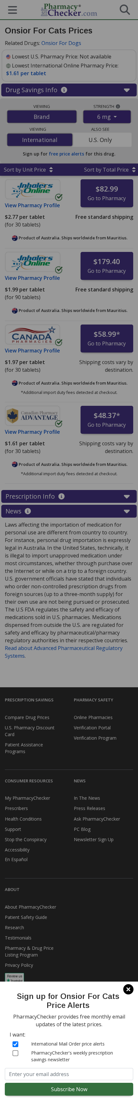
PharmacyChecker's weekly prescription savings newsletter (72, 1056)
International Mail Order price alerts (68, 1044)
